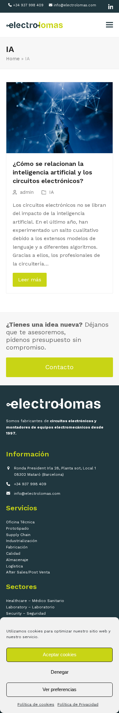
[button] (109, 25)
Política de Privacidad (77, 704)
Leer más (29, 280)
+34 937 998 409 (28, 5)
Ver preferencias (59, 689)
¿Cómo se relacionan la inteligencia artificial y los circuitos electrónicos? (52, 172)
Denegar (60, 672)
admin (27, 192)
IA (51, 192)
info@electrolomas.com (75, 5)
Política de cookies (35, 704)
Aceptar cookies (59, 654)
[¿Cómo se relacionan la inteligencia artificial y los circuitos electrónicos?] (59, 117)
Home (13, 59)
